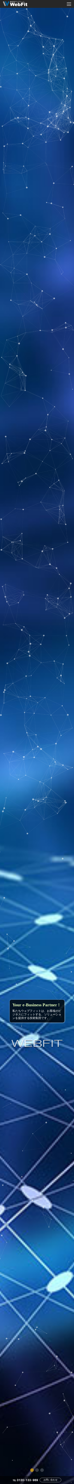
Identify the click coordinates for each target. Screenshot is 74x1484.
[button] (32, 1470)
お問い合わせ (50, 1480)
